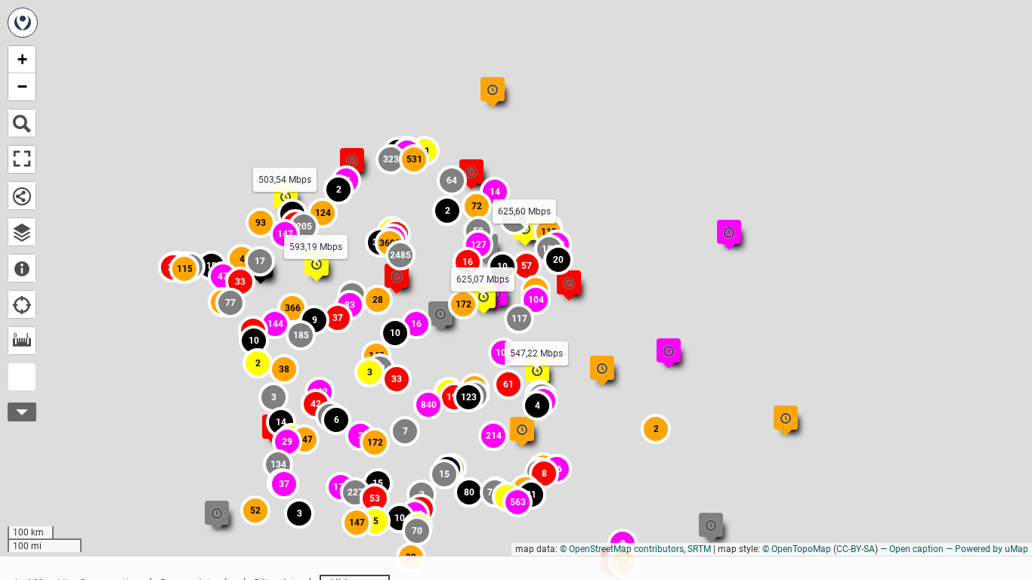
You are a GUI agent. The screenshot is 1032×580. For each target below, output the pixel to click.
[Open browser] (22, 231)
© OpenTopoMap (796, 549)
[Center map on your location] (22, 304)
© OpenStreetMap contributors (622, 549)
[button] (369, 372)
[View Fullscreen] (22, 159)
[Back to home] (23, 23)
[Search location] (22, 123)
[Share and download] (22, 195)
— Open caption (912, 549)
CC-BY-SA (855, 549)
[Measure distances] (22, 340)
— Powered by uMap (987, 549)
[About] (22, 268)
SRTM (699, 549)
